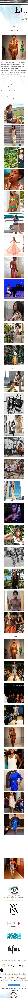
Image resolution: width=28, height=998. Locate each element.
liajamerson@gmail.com (6, 96)
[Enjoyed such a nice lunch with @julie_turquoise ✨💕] (2, 975)
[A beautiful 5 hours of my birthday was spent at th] (7, 980)
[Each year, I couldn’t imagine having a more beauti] (25, 975)
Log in (20, 962)
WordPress (15, 962)
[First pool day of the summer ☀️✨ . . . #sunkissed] (11, 975)
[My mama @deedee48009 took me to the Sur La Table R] (2, 980)
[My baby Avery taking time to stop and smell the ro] (11, 980)
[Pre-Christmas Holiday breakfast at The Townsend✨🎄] (25, 980)
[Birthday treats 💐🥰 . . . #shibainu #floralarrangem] (16, 980)
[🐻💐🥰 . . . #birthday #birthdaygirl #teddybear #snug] (21, 980)
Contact (11, 98)
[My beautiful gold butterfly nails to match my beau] (21, 975)
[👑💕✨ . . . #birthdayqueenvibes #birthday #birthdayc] (16, 975)
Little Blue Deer (16, 960)
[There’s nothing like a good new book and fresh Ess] (7, 975)
